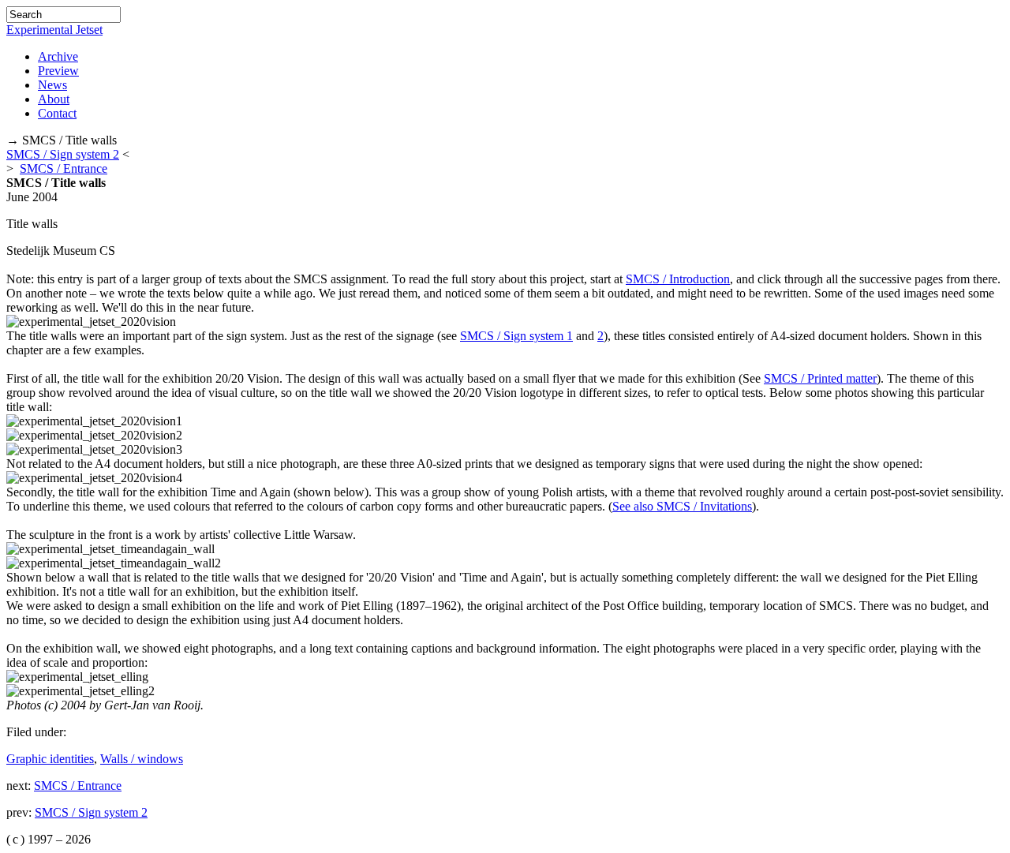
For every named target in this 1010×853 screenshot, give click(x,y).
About (53, 99)
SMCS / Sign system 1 (516, 335)
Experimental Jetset (54, 29)
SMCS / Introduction (678, 279)
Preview (58, 70)
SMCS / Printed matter (820, 378)
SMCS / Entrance (63, 168)
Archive (58, 56)
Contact (57, 113)
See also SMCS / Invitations (682, 506)
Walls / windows (141, 758)
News (52, 85)
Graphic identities (50, 758)
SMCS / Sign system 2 (62, 154)
